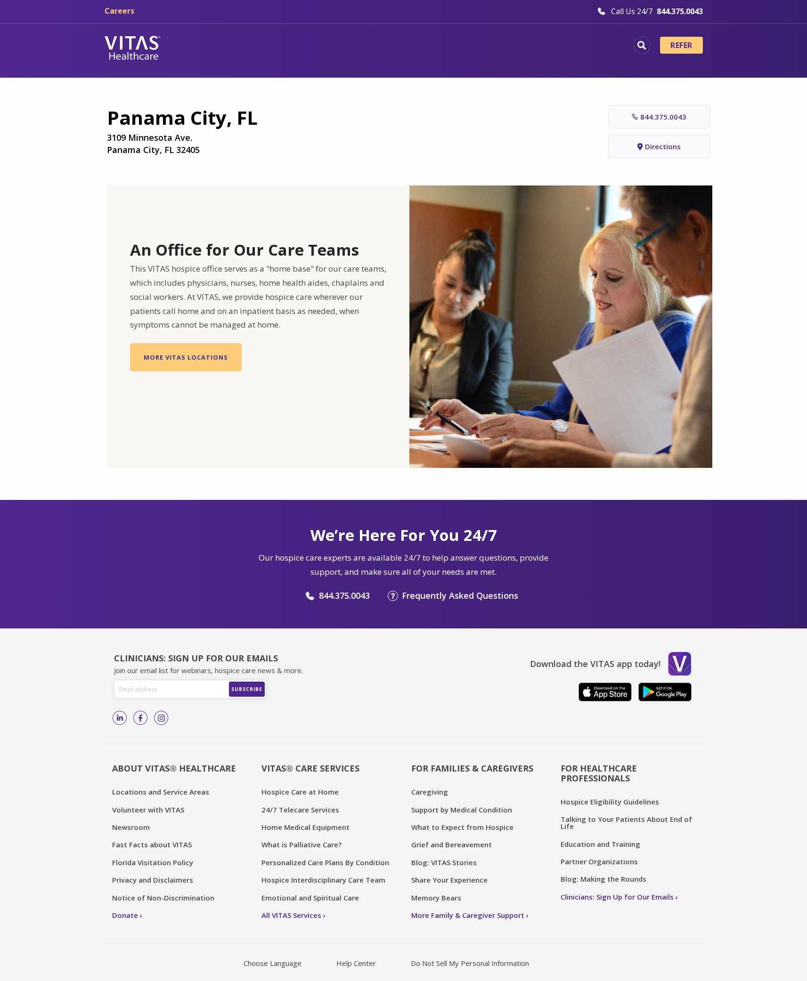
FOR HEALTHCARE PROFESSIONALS (599, 773)
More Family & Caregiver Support (467, 915)
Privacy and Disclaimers (152, 880)
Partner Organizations (599, 861)
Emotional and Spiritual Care (310, 897)
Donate (125, 915)
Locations (206, 46)
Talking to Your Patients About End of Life (626, 822)
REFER (681, 45)
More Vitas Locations (186, 357)
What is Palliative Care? (301, 844)
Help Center (356, 963)
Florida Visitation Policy (152, 862)
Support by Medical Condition (461, 809)
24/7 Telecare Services (300, 809)
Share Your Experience (449, 880)
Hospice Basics (275, 46)
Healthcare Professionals (447, 46)
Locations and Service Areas (160, 791)
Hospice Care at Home (300, 791)
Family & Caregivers (559, 46)
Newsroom (131, 827)
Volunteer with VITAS (148, 809)
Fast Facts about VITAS (152, 844)
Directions (663, 146)
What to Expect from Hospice (462, 827)
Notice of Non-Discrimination (163, 897)
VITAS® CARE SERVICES (310, 768)
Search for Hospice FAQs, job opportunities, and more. (642, 45)
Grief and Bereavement (451, 844)
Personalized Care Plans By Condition (325, 862)
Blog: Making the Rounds (603, 879)
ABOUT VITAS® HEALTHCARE (174, 768)
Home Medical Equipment (305, 827)
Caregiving (429, 791)
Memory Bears (436, 897)
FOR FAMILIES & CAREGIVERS (472, 768)
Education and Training (600, 844)
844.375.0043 (663, 116)
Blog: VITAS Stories (444, 862)
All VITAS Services (291, 915)
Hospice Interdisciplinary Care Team (323, 880)
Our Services (350, 46)
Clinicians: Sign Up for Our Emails (617, 896)
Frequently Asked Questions (460, 595)
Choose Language (273, 963)
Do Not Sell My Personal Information (470, 963)
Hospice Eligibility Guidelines (610, 801)
